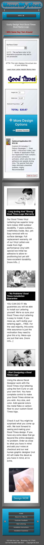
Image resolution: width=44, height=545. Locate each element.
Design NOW (21, 498)
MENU (20, 15)
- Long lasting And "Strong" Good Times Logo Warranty (20, 212)
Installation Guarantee (21, 531)
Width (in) (14, 98)
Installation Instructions (21, 527)
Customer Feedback (21, 520)
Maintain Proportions (13, 104)
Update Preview (22, 130)
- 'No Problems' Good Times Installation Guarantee (18, 296)
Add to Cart (32, 176)
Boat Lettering (21, 524)
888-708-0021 (19, 542)
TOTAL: (15, 109)
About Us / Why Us (21, 517)
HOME (21, 513)
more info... (13, 262)
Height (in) (14, 92)
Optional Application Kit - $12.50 (22, 142)
